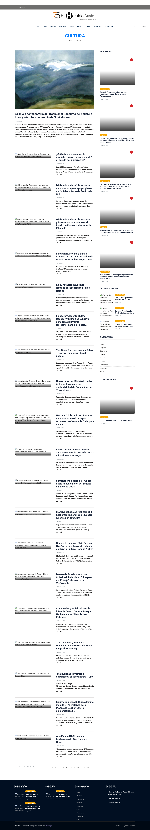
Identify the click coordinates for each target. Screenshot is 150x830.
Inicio (70, 40)
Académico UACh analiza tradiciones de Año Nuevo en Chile (72, 739)
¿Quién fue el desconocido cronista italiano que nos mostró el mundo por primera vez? (74, 157)
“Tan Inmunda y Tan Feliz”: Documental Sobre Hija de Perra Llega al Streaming (74, 645)
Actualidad (109, 26)
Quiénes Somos (129, 826)
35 (84, 767)
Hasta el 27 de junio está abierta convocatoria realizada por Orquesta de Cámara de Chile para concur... (75, 420)
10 (78, 767)
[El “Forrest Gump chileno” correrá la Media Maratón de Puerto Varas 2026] (106, 326)
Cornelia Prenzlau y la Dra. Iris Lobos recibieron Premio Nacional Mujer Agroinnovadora (114, 94)
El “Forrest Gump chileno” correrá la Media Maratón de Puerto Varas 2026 (125, 326)
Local (46, 26)
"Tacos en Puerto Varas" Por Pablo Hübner (116, 420)
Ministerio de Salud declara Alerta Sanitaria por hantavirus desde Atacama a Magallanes (117, 231)
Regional (53, 26)
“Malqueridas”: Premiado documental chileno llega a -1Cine (74, 675)
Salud (102, 371)
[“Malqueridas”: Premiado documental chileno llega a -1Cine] (33, 674)
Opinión (71, 26)
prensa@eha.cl (114, 798)
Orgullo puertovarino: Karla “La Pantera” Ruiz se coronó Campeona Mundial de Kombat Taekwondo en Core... (115, 186)
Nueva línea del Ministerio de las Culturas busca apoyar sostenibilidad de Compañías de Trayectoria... (74, 386)
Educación (62, 26)
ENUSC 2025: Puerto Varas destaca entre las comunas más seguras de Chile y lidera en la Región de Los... (117, 140)
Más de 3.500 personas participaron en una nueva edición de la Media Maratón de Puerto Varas (116, 277)
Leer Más (59, 174)
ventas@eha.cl (114, 802)
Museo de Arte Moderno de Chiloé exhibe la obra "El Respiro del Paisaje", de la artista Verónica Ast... (74, 579)
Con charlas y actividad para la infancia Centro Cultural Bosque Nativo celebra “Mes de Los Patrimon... (73, 613)
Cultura (88, 26)
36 (88, 767)
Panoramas (98, 26)
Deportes (80, 26)
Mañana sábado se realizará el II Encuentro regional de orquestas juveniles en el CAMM (74, 515)
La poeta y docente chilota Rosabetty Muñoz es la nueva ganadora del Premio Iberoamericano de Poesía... (72, 320)
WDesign (49, 826)
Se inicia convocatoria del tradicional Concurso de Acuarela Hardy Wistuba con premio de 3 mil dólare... (53, 115)
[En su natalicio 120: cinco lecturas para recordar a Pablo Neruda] (33, 285)
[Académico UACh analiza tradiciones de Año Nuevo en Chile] (33, 737)
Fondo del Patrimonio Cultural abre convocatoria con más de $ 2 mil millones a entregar (75, 452)
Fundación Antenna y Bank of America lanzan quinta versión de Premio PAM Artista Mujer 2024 (74, 256)
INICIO (39, 26)
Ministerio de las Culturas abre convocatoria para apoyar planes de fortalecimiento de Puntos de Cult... (74, 190)
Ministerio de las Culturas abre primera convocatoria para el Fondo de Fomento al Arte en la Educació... (73, 224)
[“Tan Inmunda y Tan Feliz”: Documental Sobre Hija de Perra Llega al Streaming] (33, 643)
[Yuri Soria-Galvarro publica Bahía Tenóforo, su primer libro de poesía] (33, 351)
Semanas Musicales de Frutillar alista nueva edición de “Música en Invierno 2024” (73, 483)
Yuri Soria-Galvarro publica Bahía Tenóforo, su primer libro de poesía (74, 353)
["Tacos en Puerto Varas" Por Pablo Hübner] (117, 399)
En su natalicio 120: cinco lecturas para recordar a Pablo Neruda (73, 287)
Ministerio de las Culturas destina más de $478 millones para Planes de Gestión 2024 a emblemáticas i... (75, 706)
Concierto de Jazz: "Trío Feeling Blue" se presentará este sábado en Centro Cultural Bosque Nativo (74, 546)
